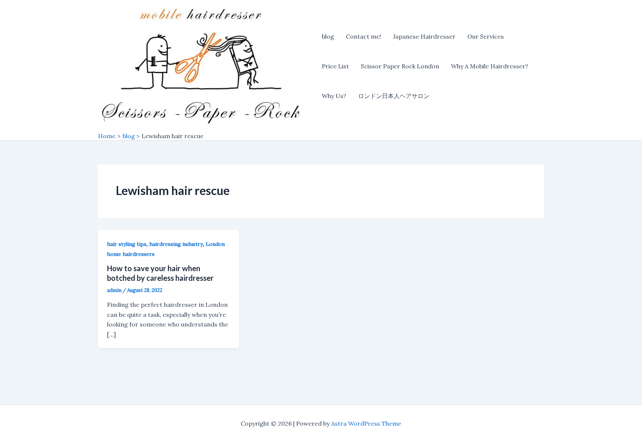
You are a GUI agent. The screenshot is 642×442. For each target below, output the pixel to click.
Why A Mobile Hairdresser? (489, 66)
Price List (335, 66)
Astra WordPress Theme (366, 423)
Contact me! (363, 36)
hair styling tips (126, 244)
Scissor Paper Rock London (400, 66)
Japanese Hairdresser (424, 36)
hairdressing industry (176, 244)
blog (328, 36)
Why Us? (334, 96)
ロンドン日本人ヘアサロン (393, 96)
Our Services (485, 36)
